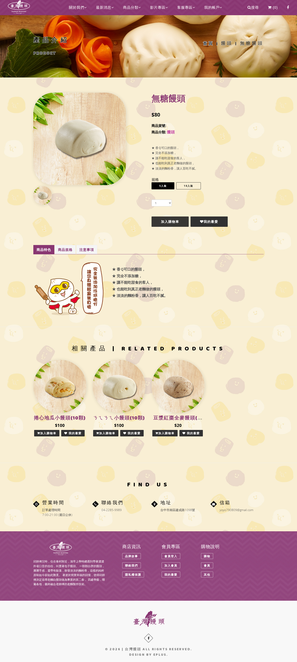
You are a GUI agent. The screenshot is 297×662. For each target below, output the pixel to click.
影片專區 (157, 7)
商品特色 (44, 249)
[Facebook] (148, 638)
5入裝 (163, 186)
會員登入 (170, 556)
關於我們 (76, 7)
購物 (207, 556)
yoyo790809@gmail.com (236, 510)
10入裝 (188, 186)
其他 (207, 574)
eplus (159, 655)
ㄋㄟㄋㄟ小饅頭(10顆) (119, 418)
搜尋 (255, 7)
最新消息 (103, 7)
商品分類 (130, 7)
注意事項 (86, 249)
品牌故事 (131, 556)
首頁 (208, 44)
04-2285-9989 (111, 510)
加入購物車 (170, 221)
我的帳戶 (212, 7)
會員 (207, 565)
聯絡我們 (131, 565)
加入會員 (170, 565)
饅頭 (227, 43)
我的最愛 (211, 221)
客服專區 (185, 7)
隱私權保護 (133, 574)
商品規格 (65, 249)
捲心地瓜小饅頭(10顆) (60, 418)
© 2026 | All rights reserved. (148, 649)
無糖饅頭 (251, 43)
